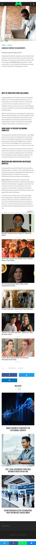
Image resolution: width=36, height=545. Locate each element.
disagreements (12, 368)
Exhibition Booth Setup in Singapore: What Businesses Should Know (18, 511)
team (32, 135)
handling (21, 368)
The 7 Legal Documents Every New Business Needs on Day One (18, 470)
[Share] (9, 375)
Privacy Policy (6, 526)
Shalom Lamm (16, 62)
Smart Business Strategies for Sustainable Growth (18, 429)
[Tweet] (26, 375)
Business (4, 45)
